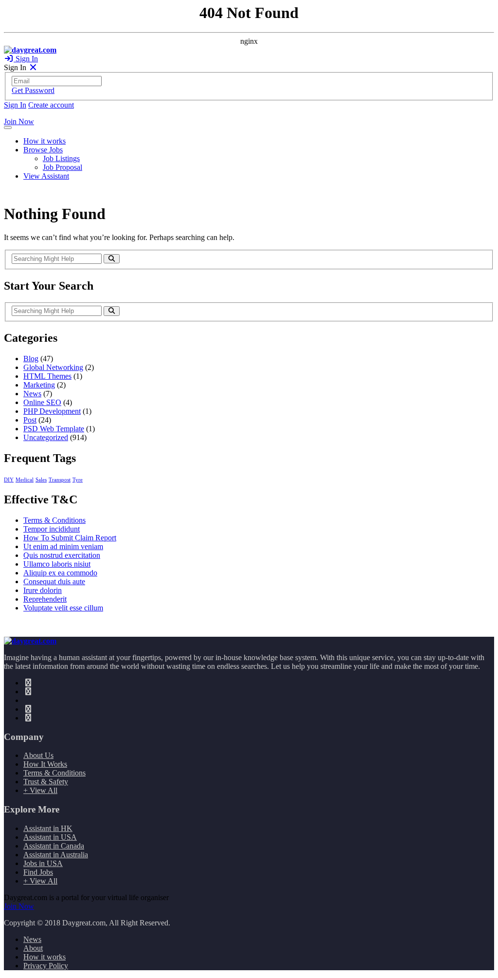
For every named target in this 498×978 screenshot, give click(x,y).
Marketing (39, 385)
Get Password (33, 90)
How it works (44, 141)
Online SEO (42, 402)
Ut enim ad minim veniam (63, 546)
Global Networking (53, 367)
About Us (38, 755)
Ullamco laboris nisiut (56, 564)
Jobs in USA (43, 863)
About (33, 948)
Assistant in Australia (55, 854)
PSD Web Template (53, 428)
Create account (51, 105)
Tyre (77, 479)
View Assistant (46, 176)
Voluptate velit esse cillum (63, 608)
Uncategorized (45, 437)
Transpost (60, 479)
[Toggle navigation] (8, 127)
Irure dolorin (42, 590)
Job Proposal (62, 167)
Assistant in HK (47, 828)
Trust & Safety (45, 781)
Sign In (26, 59)
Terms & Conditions (54, 520)
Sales (41, 479)
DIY (9, 479)
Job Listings (61, 158)
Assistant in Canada (53, 846)
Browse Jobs (43, 150)
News (32, 393)
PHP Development (52, 411)
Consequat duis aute (54, 581)
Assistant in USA (50, 837)
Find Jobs (38, 872)
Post (29, 420)
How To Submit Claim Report (69, 538)
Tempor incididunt (51, 529)
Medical (25, 479)
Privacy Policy (45, 965)
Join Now (19, 121)
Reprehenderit (45, 599)
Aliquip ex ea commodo (60, 573)
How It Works (45, 764)
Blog (30, 358)
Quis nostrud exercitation (61, 555)
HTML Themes (47, 376)
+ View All (40, 790)
